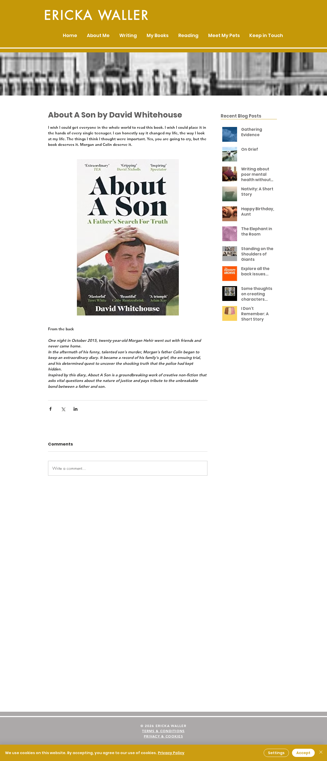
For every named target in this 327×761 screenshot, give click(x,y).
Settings (276, 752)
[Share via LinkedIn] (75, 408)
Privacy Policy (171, 752)
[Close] (321, 753)
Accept (303, 752)
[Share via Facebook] (50, 408)
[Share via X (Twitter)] (63, 408)
